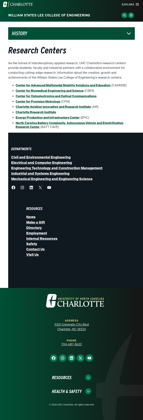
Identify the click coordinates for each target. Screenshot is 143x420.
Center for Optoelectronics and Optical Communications (56, 96)
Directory (34, 228)
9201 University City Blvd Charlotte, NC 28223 (71, 327)
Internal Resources (42, 239)
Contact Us (35, 249)
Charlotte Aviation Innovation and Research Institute (53, 107)
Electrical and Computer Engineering (41, 163)
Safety (31, 244)
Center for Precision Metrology (38, 101)
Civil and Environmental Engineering (41, 157)
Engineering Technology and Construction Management (56, 168)
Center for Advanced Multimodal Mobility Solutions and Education (63, 85)
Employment (36, 233)
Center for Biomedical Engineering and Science (50, 91)
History (19, 33)
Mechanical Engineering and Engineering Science (52, 179)
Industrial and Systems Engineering (40, 173)
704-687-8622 (71, 344)
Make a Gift (35, 222)
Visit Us (32, 255)
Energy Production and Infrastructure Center (48, 117)
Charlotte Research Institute (36, 112)
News (31, 217)
